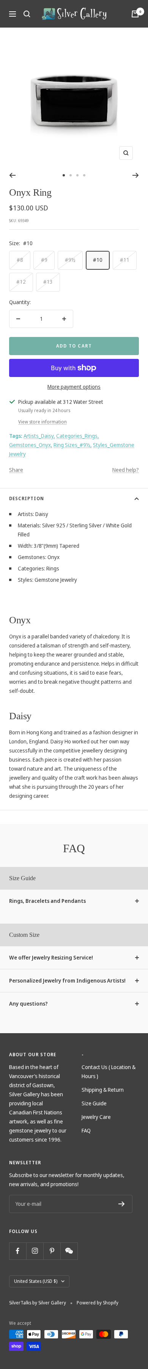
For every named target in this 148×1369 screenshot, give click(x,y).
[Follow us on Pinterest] (51, 1250)
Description (26, 498)
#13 (48, 281)
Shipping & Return (103, 1089)
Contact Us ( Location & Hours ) (108, 1071)
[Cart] (135, 14)
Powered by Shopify (97, 1302)
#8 (20, 259)
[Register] (121, 1204)
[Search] (27, 14)
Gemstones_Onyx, (30, 444)
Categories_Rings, (77, 435)
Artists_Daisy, (39, 435)
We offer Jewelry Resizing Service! (51, 957)
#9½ (70, 259)
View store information (42, 422)
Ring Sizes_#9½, (73, 444)
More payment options (74, 386)
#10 (97, 259)
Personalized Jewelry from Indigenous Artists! (67, 980)
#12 (21, 281)
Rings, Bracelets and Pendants (47, 900)
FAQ (86, 1130)
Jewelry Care (96, 1116)
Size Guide (94, 1103)
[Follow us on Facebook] (17, 1250)
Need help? (125, 469)
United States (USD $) (35, 1281)
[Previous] (12, 175)
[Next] (135, 175)
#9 (44, 259)
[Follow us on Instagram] (34, 1250)
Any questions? (28, 1003)
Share (16, 469)
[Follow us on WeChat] (68, 1250)
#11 (124, 259)
